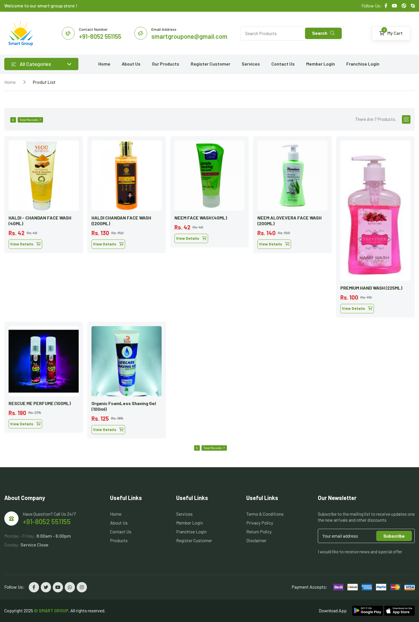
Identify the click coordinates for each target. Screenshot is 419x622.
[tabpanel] (209, 285)
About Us (131, 63)
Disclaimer (256, 540)
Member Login (320, 63)
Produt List (44, 82)
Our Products (165, 63)
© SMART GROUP (51, 610)
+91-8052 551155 (47, 521)
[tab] (406, 119)
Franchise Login (362, 63)
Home (104, 63)
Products (119, 540)
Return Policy (259, 531)
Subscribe (394, 535)
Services (251, 63)
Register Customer (210, 63)
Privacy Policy (259, 522)
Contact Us (283, 63)
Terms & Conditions (265, 514)
